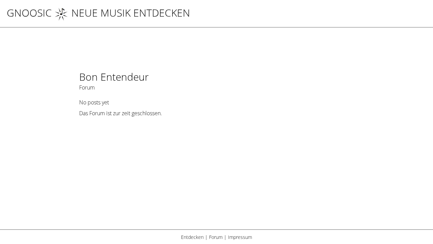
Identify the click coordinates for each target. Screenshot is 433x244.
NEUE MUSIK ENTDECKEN (130, 13)
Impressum (240, 237)
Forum (216, 237)
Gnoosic (29, 13)
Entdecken (192, 237)
